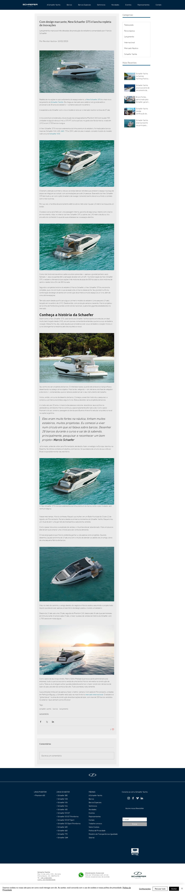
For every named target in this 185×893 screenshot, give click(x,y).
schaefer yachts (45, 709)
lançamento (63, 709)
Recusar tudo (160, 888)
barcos (55, 709)
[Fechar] (181, 888)
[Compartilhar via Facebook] (40, 722)
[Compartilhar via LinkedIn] (53, 722)
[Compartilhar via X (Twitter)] (47, 722)
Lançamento (44, 714)
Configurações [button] (145, 888)
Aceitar (174, 888)
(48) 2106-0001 (46, 878)
